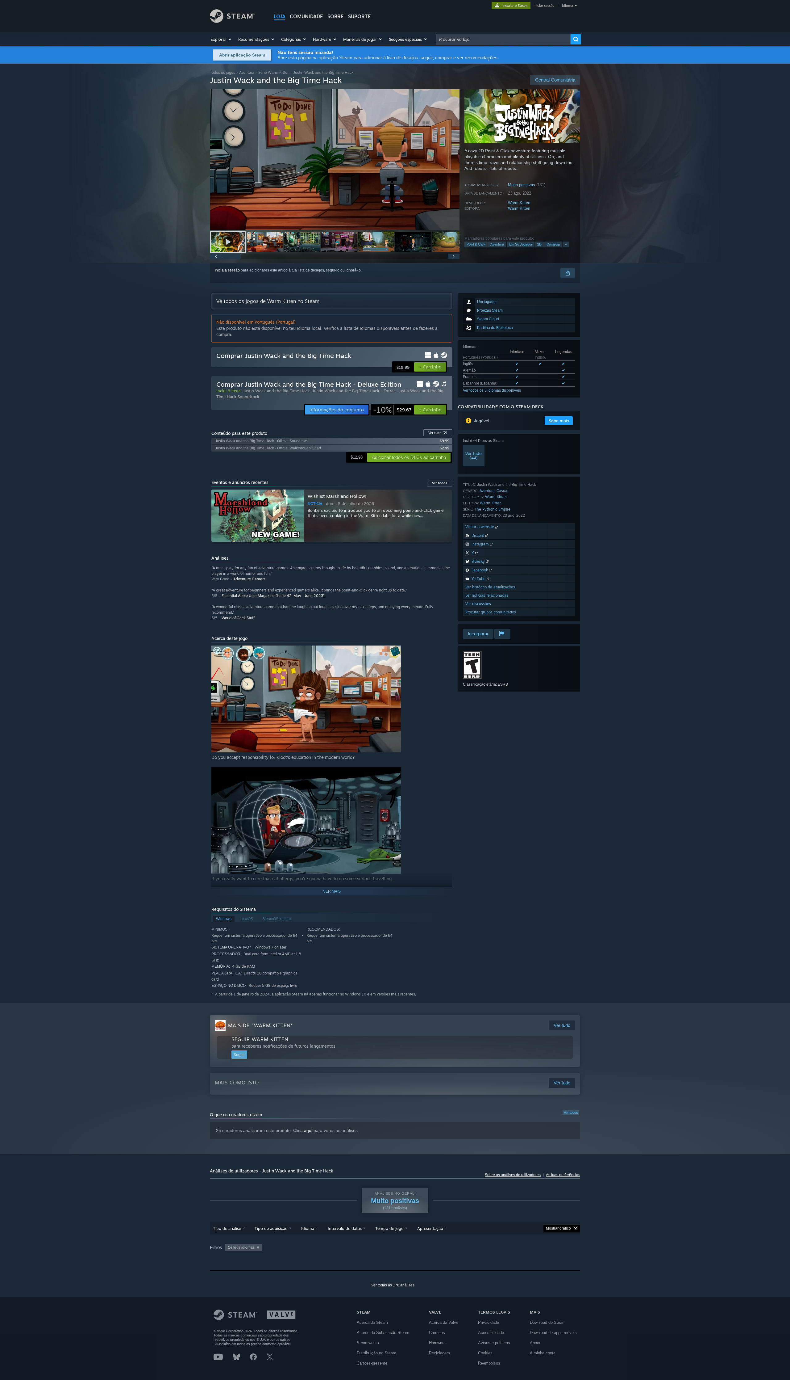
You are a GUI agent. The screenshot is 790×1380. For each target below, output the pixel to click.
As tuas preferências (563, 1175)
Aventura (246, 72)
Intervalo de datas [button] (345, 1228)
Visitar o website (480, 526)
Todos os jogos (222, 72)
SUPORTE (359, 16)
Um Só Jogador (520, 244)
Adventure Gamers (249, 579)
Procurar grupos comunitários (490, 612)
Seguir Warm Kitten (260, 1039)
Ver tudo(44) (473, 455)
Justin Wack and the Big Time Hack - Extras (353, 390)
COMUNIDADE (306, 16)
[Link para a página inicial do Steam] (232, 21)
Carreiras (437, 1332)
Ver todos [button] (439, 483)
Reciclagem (439, 1353)
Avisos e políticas (494, 1342)
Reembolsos (489, 1363)
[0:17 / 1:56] (334, 159)
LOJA (279, 16)
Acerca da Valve (443, 1322)
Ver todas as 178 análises (392, 1285)
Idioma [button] (307, 1228)
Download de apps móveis (553, 1332)
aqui (308, 1130)
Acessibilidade (491, 1332)
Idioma (567, 5)
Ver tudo (437, 433)
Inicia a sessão (227, 270)
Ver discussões (478, 603)
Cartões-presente (372, 1363)
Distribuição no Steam (376, 1353)
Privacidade (488, 1322)
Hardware (437, 1342)
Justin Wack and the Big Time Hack (276, 390)
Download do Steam (548, 1322)
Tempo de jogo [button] (389, 1228)
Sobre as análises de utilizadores (513, 1175)
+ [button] (566, 244)
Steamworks (368, 1342)
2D (539, 244)
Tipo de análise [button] (227, 1228)
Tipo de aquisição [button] (271, 1228)
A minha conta (542, 1353)
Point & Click (476, 244)
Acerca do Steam (372, 1322)
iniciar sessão (544, 5)
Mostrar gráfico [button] (558, 1228)
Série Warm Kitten (273, 72)
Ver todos (571, 1112)
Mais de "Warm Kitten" (260, 1025)
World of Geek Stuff (238, 618)
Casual (502, 490)
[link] (392, 410)
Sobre (335, 16)
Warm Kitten (519, 202)
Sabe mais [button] (558, 420)
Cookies (485, 1353)
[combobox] (503, 39)
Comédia (553, 244)
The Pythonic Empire (492, 509)
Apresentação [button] (430, 1228)
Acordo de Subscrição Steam (383, 1332)
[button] (221, 39)
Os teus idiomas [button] (241, 1247)
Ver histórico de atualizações (490, 587)
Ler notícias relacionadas (486, 595)
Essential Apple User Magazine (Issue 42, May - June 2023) (273, 595)
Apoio (535, 1342)
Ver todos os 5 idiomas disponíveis (492, 390)
